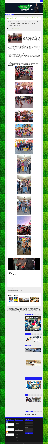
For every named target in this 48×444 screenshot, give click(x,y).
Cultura (17, 426)
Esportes (17, 432)
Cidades (12, 17)
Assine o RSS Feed (7, 434)
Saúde (17, 440)
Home (9, 17)
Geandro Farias (18, 434)
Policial (17, 437)
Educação (17, 429)
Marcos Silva (18, 435)
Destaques (17, 428)
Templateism (19, 443)
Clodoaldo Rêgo (18, 425)
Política (17, 438)
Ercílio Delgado (18, 431)
